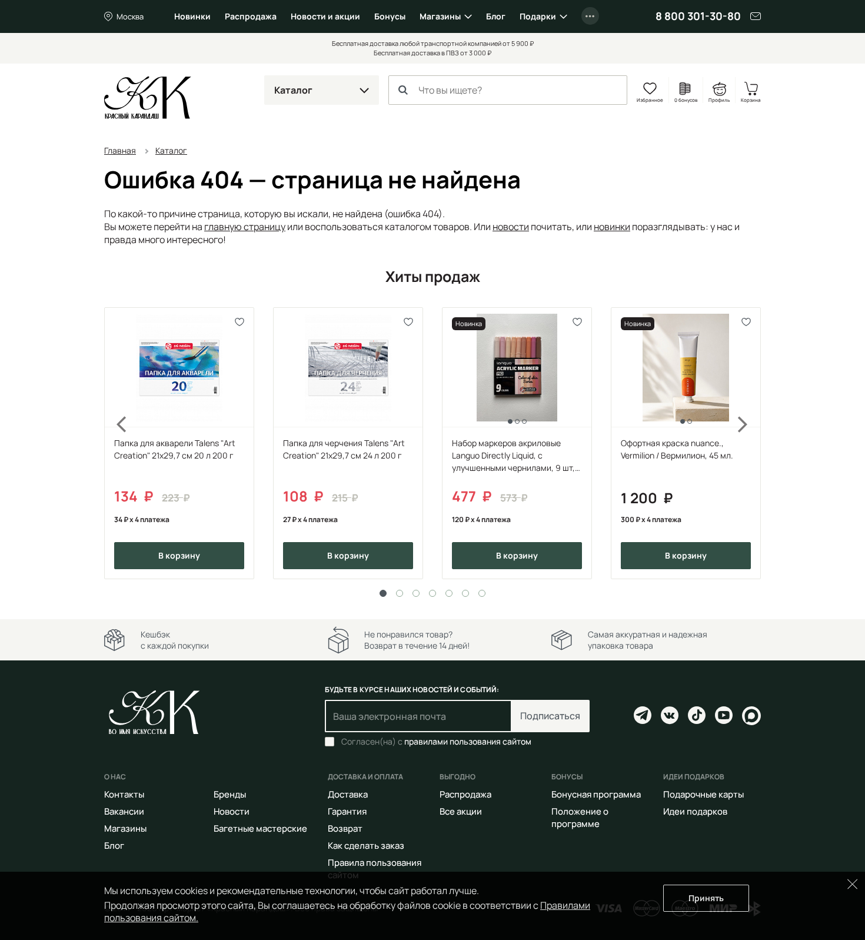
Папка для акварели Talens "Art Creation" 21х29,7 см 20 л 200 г (174, 449)
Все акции (461, 811)
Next (750, 443)
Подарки (538, 16)
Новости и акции (325, 16)
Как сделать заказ (366, 845)
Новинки (192, 16)
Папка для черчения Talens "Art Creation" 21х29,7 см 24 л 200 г (344, 449)
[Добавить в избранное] (240, 322)
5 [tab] (449, 593)
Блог (495, 16)
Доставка (348, 794)
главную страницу (244, 226)
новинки (612, 226)
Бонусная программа (596, 794)
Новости (231, 811)
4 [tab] (432, 593)
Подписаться (550, 715)
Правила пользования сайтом (374, 868)
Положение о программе (579, 817)
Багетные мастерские (260, 828)
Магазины (440, 16)
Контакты (124, 794)
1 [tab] (383, 593)
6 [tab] (465, 593)
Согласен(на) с (436, 741)
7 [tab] (481, 593)
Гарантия (347, 811)
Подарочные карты (703, 794)
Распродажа (251, 16)
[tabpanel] (179, 443)
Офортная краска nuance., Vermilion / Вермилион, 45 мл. (677, 449)
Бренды (230, 794)
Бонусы (389, 16)
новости (511, 226)
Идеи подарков (695, 811)
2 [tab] (399, 593)
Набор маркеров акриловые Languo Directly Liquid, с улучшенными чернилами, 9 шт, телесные (513, 455)
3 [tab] (416, 593)
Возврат (345, 828)
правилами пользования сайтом (467, 741)
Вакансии (124, 811)
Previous (114, 443)
